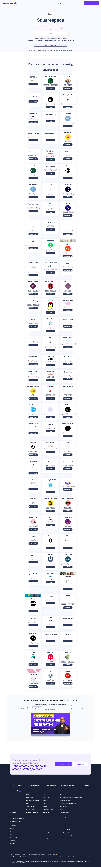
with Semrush (46, 826)
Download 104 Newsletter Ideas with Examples (71, 797)
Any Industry (13, 843)
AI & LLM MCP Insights (65, 826)
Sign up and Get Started (32, 800)
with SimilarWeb (47, 823)
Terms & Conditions (31, 806)
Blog (61, 794)
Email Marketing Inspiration (66, 829)
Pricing (59, 3)
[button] (42, 3)
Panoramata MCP (37, 706)
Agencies (12, 828)
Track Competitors (65, 817)
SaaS (11, 834)
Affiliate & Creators (48, 809)
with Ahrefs (46, 829)
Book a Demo (29, 797)
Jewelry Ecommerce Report (33, 823)
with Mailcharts (47, 820)
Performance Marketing (66, 835)
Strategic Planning (64, 832)
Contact (45, 806)
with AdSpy (46, 832)
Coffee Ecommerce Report (33, 820)
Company (45, 800)
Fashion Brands (13, 837)
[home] (10, 3)
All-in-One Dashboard (65, 820)
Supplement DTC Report (32, 826)
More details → (33, 84)
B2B (10, 831)
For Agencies (46, 797)
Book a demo (80, 764)
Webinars (28, 817)
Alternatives (46, 817)
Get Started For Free (91, 3)
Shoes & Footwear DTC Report (32, 832)
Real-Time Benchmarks (65, 823)
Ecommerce (13, 825)
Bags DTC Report (30, 829)
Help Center (63, 809)
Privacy (28, 803)
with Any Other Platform (49, 835)
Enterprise (12, 840)
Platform (45, 803)
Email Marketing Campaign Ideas (68, 803)
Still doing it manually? (48, 838)
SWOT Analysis (63, 806)
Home (27, 794)
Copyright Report (30, 809)
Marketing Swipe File (65, 800)
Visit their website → (50, 45)
